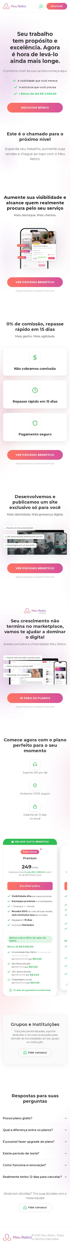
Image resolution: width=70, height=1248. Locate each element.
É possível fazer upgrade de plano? (29, 1141)
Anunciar (57, 6)
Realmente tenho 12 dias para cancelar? (32, 1177)
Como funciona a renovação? (24, 1165)
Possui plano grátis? (17, 1118)
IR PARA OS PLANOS (35, 698)
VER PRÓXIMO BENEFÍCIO (35, 282)
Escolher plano (30, 886)
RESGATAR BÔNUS (35, 107)
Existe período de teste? (21, 1153)
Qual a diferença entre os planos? (28, 1130)
